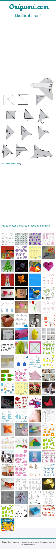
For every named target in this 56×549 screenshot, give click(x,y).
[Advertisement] (28, 47)
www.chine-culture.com (10, 164)
